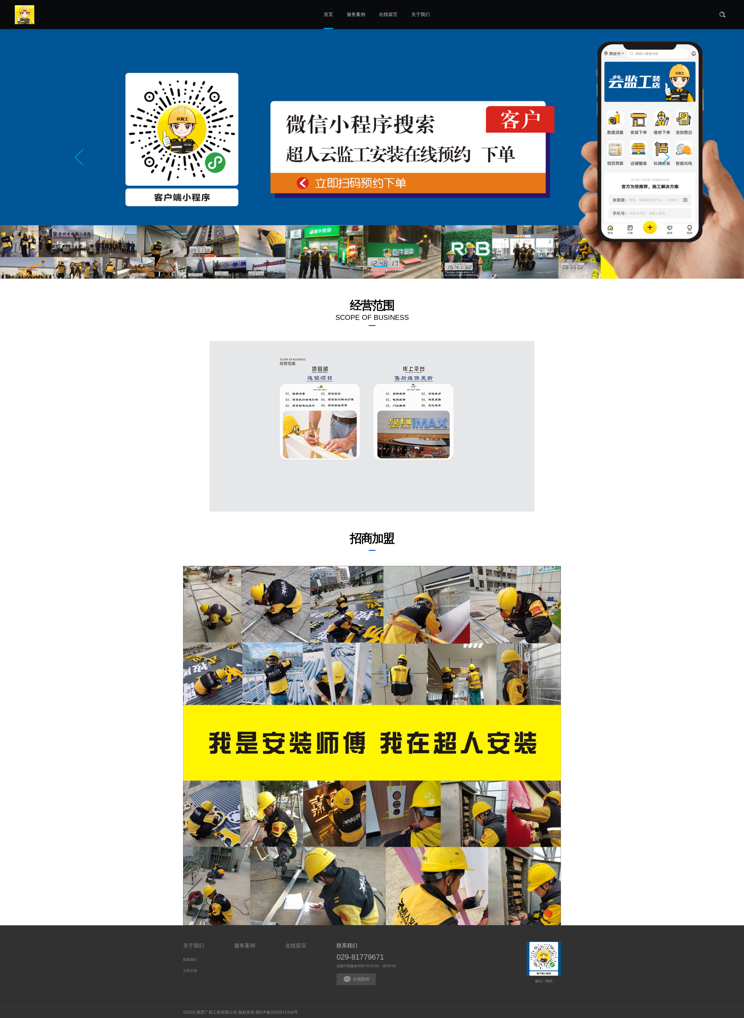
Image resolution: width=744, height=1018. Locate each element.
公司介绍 (190, 971)
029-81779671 (360, 957)
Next (665, 157)
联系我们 (190, 960)
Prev (78, 157)
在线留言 (295, 946)
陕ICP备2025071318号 (277, 1012)
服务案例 (244, 946)
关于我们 (193, 946)
